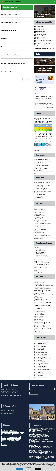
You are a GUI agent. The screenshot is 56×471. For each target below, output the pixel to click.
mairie (3, 440)
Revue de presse (38, 269)
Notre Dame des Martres (40, 323)
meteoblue (36, 150)
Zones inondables (38, 238)
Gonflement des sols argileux (41, 237)
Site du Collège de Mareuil (41, 354)
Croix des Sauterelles (39, 317)
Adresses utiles (37, 214)
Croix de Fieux (37, 310)
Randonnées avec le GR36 (42, 188)
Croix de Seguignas (38, 313)
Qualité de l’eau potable (39, 212)
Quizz (35, 266)
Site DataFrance (39, 372)
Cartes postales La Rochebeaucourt (42, 290)
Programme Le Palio (39, 197)
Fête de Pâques (39, 253)
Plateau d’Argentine (39, 284)
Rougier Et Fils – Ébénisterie (41, 168)
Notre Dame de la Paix (39, 320)
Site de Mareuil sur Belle (41, 364)
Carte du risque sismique (40, 234)
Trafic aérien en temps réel (40, 220)
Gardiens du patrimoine (14, 437)
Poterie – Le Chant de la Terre (41, 165)
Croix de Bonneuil (38, 308)
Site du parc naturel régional (42, 355)
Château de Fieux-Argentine (41, 299)
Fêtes (3, 437)
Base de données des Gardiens (41, 281)
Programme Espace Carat (40, 196)
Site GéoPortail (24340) (41, 343)
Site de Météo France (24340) (42, 363)
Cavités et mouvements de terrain (42, 235)
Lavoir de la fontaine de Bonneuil (42, 322)
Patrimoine (11, 440)
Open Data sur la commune (40, 229)
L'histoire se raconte (41, 256)
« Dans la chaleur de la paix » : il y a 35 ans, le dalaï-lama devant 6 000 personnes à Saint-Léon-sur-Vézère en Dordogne (41, 429)
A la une (36, 247)
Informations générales (41, 264)
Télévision (36, 270)
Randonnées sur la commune (43, 185)
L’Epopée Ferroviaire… (40, 29)
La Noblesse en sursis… (40, 42)
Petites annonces (38, 217)
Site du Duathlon (39, 360)
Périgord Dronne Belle (39, 194)
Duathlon (16, 433)
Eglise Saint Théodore (39, 297)
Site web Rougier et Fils (41, 346)
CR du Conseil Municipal (41, 262)
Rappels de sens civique (40, 267)
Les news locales (38, 425)
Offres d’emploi (37, 218)
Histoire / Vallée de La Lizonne (41, 333)
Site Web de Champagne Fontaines (43, 358)
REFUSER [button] (38, 469)
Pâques (4, 444)
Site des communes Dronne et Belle (43, 369)
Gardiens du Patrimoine (39, 293)
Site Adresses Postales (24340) (42, 342)
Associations (37, 249)
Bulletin (36, 258)
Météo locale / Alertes (39, 209)
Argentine (5, 430)
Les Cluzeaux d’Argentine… (41, 34)
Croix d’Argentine (38, 307)
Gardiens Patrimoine (40, 255)
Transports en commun (39, 215)
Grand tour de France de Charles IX (42, 328)
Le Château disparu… (40, 26)
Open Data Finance (38, 231)
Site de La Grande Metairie (41, 367)
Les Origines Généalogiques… (42, 38)
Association (13, 430)
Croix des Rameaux (38, 316)
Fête (22, 433)
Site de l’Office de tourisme (41, 374)
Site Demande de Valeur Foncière (43, 361)
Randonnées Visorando (41, 186)
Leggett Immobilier (39, 167)
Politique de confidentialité (7, 413)
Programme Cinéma (39, 199)
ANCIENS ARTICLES (27, 79)
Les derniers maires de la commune (42, 288)
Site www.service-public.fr (41, 348)
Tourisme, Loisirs (38, 193)
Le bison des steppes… (40, 37)
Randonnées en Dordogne (42, 189)
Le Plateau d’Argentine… (41, 28)
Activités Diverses (40, 250)
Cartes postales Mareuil (39, 291)
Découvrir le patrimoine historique (42, 182)
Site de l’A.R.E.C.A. (39, 371)
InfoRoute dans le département (41, 211)
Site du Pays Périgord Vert (41, 357)
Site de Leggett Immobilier (41, 366)
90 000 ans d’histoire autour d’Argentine (44, 285)
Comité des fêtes (40, 252)
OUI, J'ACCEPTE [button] (19, 469)
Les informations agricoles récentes (42, 223)
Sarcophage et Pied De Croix (41, 326)
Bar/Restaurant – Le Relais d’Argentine (43, 161)
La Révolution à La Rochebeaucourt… (44, 43)
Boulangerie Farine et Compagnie (42, 159)
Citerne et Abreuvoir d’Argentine (42, 305)
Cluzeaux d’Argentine (39, 282)
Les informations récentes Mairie (42, 228)
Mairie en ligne (37, 261)
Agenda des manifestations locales (42, 191)
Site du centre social (40, 349)
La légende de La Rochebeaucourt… (44, 40)
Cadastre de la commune (40, 208)
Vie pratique (37, 272)
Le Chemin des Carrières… (41, 32)
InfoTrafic (36, 221)
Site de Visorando (39, 375)
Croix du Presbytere (39, 319)
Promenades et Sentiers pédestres (42, 183)
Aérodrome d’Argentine (39, 287)
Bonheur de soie (38, 170)
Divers (35, 259)
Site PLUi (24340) (39, 345)
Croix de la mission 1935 (39, 311)
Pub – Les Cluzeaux (38, 162)
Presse (17, 440)
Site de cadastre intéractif (41, 377)
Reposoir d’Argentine (39, 325)
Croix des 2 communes (39, 314)
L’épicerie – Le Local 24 (39, 164)
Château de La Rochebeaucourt (41, 301)
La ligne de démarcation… (41, 45)
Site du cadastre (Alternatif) (42, 352)
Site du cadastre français (41, 351)
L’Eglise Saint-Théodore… (41, 31)
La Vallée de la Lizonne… (41, 35)
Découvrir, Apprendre (39, 232)
